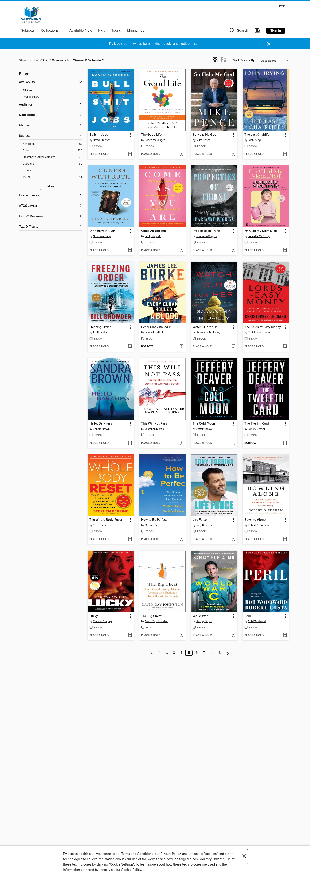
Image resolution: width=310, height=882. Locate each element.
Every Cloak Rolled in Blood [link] (160, 327)
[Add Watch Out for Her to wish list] (233, 346)
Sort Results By (244, 60)
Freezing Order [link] (100, 327)
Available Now (80, 30)
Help (282, 5)
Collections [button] (50, 30)
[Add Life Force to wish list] (233, 539)
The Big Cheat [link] (151, 616)
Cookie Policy (131, 870)
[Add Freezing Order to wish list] (129, 346)
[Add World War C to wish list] (233, 635)
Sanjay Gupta (204, 621)
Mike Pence (203, 140)
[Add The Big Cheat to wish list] (181, 635)
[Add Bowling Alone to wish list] (284, 539)
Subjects (28, 30)
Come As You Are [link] (153, 231)
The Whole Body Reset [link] (105, 520)
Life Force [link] (200, 520)
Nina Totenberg (102, 236)
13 (219, 653)
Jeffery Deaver (204, 429)
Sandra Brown (101, 429)
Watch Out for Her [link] (205, 327)
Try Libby (115, 44)
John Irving (254, 140)
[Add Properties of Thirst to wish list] (233, 250)
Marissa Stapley (102, 621)
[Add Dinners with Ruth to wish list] (129, 250)
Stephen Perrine (102, 525)
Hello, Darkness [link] (100, 424)
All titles (27, 90)
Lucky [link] (93, 616)
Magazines (135, 30)
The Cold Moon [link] (204, 424)
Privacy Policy (170, 854)
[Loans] (257, 31)
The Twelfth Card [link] (256, 424)
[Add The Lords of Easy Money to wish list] (284, 346)
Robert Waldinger (155, 140)
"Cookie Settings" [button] (121, 864)
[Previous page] (152, 652)
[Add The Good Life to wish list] (181, 154)
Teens (116, 30)
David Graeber (101, 140)
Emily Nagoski (153, 236)
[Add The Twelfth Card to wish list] (284, 443)
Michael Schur (153, 525)
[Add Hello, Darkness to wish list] (129, 443)
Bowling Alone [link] (255, 520)
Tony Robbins (204, 525)
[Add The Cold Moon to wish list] (233, 443)
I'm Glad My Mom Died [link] (260, 231)
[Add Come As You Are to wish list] (181, 250)
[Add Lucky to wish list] (129, 635)
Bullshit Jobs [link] (98, 135)
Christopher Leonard (260, 332)
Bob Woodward (257, 621)
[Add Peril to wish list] (284, 635)
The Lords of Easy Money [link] (262, 327)
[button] (238, 31)
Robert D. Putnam (258, 525)
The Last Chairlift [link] (256, 135)
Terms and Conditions (137, 854)
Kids (101, 30)
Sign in (275, 30)
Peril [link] (247, 616)
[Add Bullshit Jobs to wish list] (129, 154)
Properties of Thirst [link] (206, 231)
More (50, 186)
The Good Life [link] (151, 135)
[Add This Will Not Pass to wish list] (181, 443)
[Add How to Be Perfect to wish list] (181, 539)
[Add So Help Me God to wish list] (233, 154)
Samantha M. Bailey (208, 332)
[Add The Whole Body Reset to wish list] (129, 539)
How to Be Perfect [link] (154, 520)
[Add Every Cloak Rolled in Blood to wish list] (181, 346)
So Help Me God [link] (204, 135)
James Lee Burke (155, 332)
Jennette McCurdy (259, 236)
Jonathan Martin (154, 429)
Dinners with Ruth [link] (102, 231)
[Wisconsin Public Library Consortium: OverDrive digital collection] (31, 14)
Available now (31, 97)
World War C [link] (201, 616)
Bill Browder (100, 332)
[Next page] (228, 652)
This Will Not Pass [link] (154, 424)
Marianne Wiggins (206, 236)
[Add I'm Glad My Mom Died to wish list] (284, 250)
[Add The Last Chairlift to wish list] (284, 154)
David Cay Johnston (156, 621)
